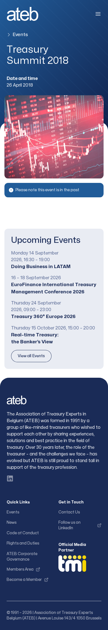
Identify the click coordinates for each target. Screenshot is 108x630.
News (11, 522)
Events (20, 34)
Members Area (20, 569)
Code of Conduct (23, 533)
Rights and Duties (23, 543)
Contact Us (69, 512)
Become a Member (24, 579)
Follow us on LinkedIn (69, 525)
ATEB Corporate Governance (22, 556)
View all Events (31, 356)
